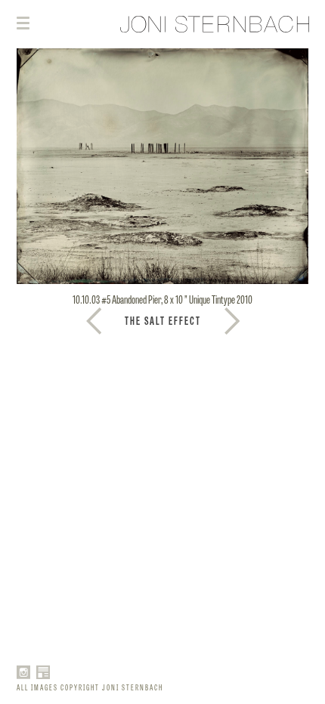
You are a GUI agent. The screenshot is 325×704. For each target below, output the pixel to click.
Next (93, 321)
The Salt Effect (163, 320)
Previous (232, 321)
